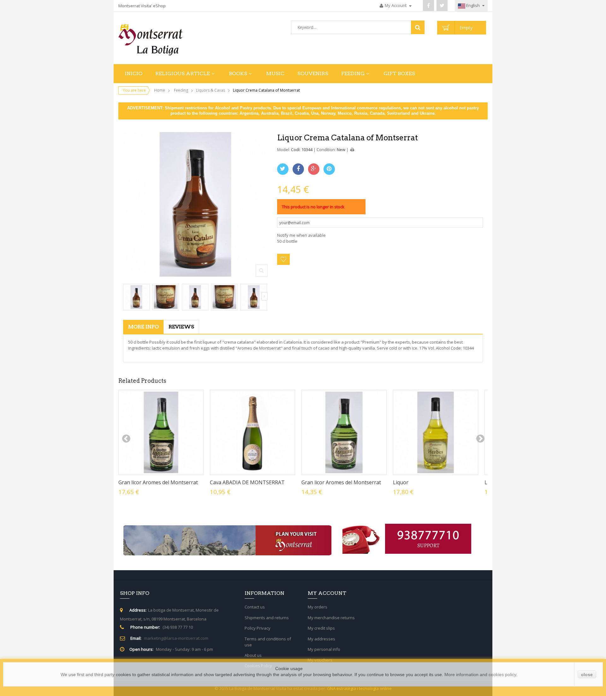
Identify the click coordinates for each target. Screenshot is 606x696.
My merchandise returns (331, 617)
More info (143, 327)
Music (275, 73)
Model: (283, 149)
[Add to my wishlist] (283, 259)
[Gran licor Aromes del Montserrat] (161, 432)
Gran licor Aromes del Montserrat (158, 482)
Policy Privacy (257, 628)
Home (159, 90)
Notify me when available (301, 235)
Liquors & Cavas (210, 90)
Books (238, 73)
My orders (317, 607)
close (587, 674)
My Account (396, 5)
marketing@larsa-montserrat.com (176, 638)
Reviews (181, 327)
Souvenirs (312, 73)
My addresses (321, 639)
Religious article (182, 73)
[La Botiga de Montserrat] (161, 39)
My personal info (324, 649)
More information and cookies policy (480, 674)
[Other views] (126, 296)
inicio (133, 73)
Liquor (400, 482)
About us (253, 655)
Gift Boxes (399, 73)
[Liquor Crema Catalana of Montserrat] (136, 297)
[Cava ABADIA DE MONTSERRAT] (252, 432)
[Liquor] (435, 432)
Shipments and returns (267, 617)
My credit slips (321, 628)
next (480, 439)
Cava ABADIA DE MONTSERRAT (247, 482)
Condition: (326, 149)
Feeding (353, 73)
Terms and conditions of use (268, 642)
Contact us (255, 607)
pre (126, 439)
